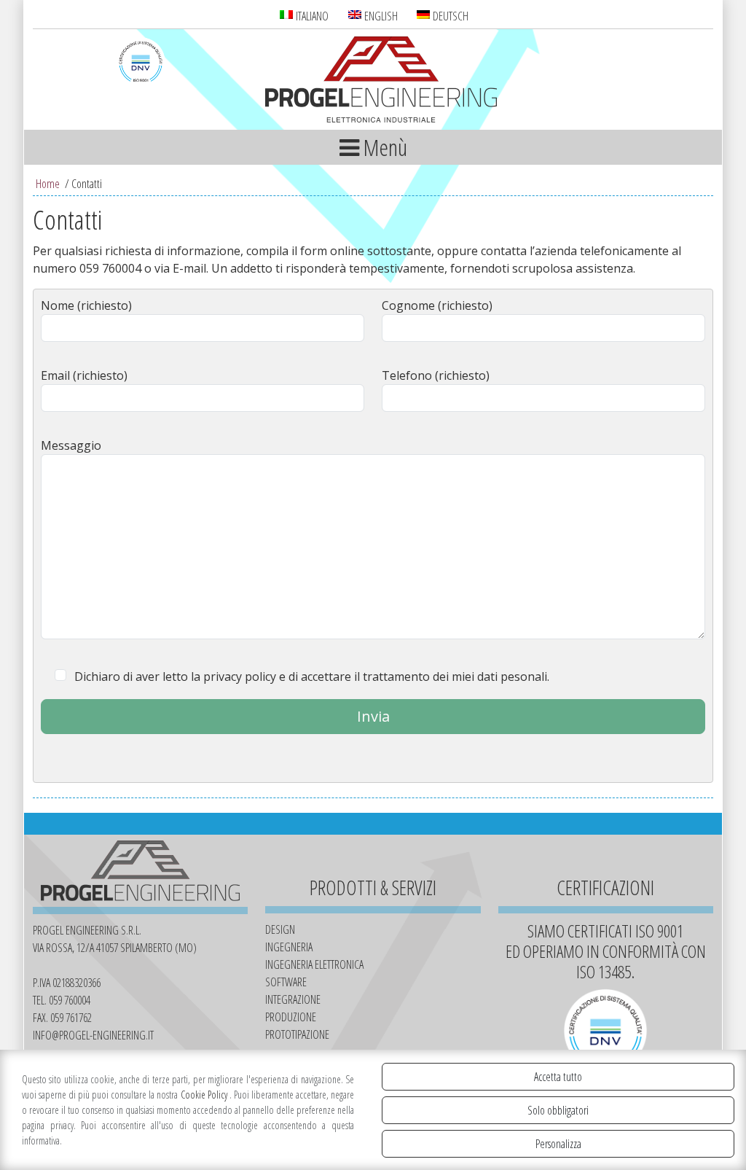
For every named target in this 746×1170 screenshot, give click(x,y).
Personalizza (558, 1144)
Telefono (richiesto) (436, 375)
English (379, 16)
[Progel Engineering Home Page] (381, 82)
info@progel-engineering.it (93, 1035)
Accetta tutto (558, 1077)
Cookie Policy (205, 1094)
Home (48, 184)
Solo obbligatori (558, 1110)
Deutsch (449, 16)
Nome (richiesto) (86, 305)
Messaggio (71, 445)
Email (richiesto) (84, 375)
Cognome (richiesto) (437, 305)
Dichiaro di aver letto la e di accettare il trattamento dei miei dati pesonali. (311, 676)
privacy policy (239, 676)
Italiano (311, 16)
